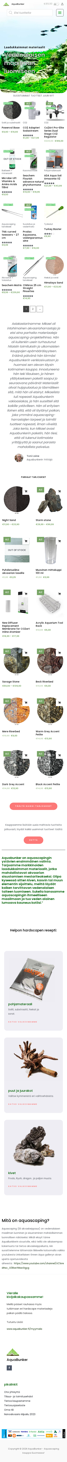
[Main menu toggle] (60, 12)
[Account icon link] (62, 4)
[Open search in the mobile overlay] (30, 12)
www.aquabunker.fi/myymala (24, 1329)
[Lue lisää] (25, 541)
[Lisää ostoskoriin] (59, 541)
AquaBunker (18, 4)
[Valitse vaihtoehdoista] (25, 491)
